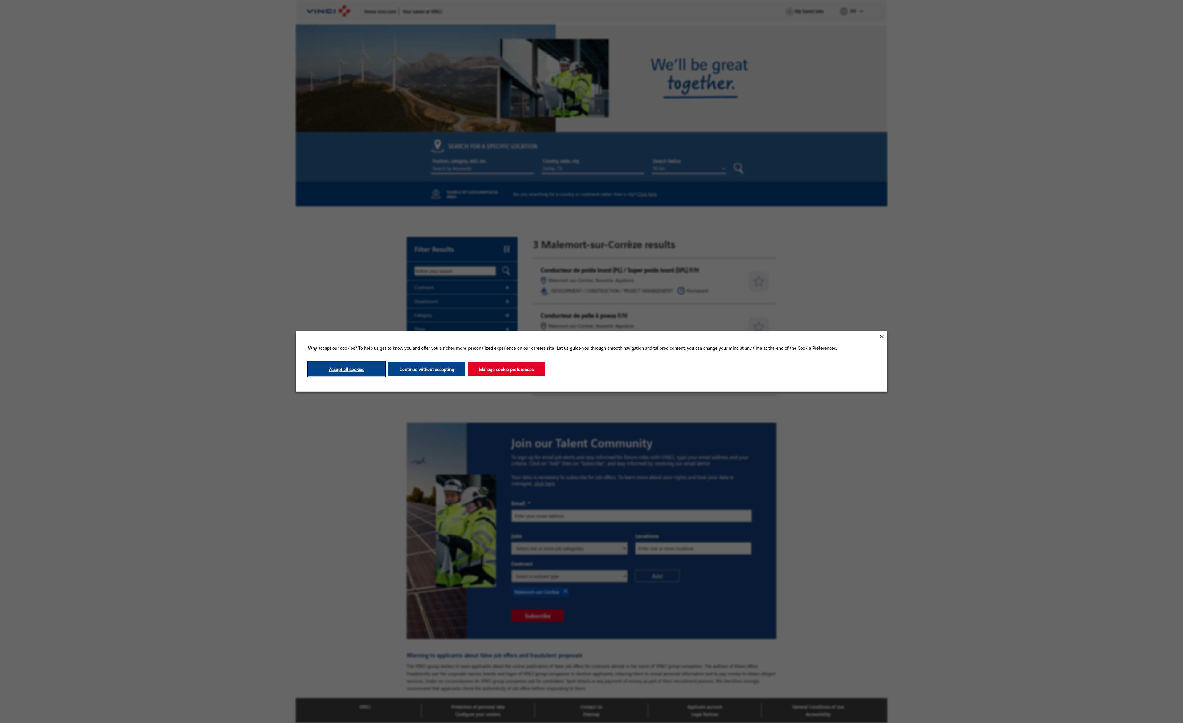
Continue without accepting (427, 369)
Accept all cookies (346, 369)
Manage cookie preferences (506, 369)
